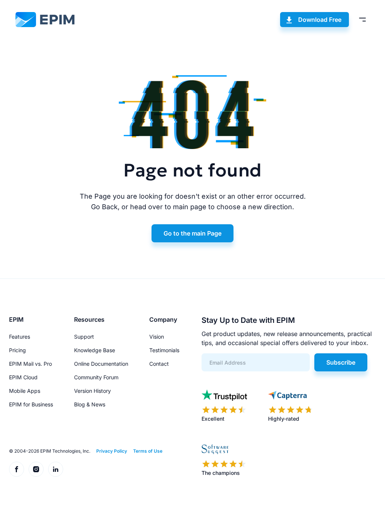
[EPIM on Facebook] (16, 469)
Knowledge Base (94, 350)
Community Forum (96, 377)
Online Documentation (101, 363)
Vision (156, 336)
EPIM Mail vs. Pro (30, 363)
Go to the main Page (192, 233)
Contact (159, 363)
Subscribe (340, 362)
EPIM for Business (31, 404)
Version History (92, 391)
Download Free (319, 19)
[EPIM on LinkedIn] (55, 469)
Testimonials (164, 350)
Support (84, 336)
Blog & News (89, 404)
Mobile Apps (24, 391)
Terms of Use (147, 451)
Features (19, 336)
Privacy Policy (111, 451)
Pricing (17, 350)
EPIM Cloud (23, 377)
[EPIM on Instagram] (36, 469)
